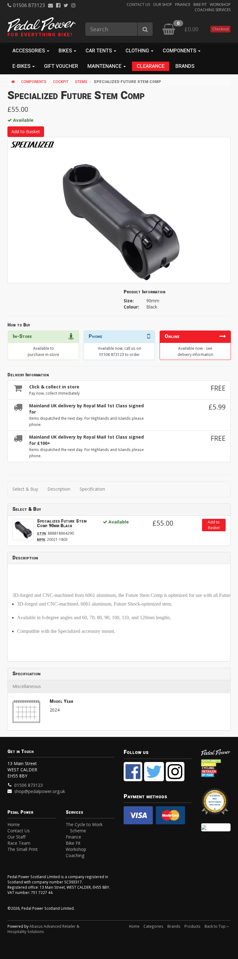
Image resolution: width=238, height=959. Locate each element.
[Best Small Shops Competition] (216, 827)
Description (58, 489)
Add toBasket (214, 524)
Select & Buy (25, 489)
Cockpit (60, 82)
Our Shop (162, 4)
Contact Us (138, 4)
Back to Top (216, 926)
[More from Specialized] (32, 144)
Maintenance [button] (105, 66)
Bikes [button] (66, 51)
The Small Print (22, 849)
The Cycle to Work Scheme (84, 827)
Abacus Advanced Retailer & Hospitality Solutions (43, 929)
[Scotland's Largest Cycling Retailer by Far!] (216, 768)
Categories (153, 926)
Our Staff (16, 837)
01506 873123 (29, 5)
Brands (184, 66)
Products (192, 926)
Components (33, 82)
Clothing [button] (138, 51)
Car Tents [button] (99, 51)
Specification (92, 489)
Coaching (75, 855)
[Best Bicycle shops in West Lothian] (216, 804)
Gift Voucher (61, 66)
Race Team (18, 843)
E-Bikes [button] (22, 66)
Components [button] (180, 51)
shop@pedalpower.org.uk (39, 791)
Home (13, 824)
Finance (182, 4)
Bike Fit (200, 4)
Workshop (220, 4)
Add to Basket (25, 131)
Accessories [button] (29, 51)
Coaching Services (213, 9)
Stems (81, 82)
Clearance (151, 66)
